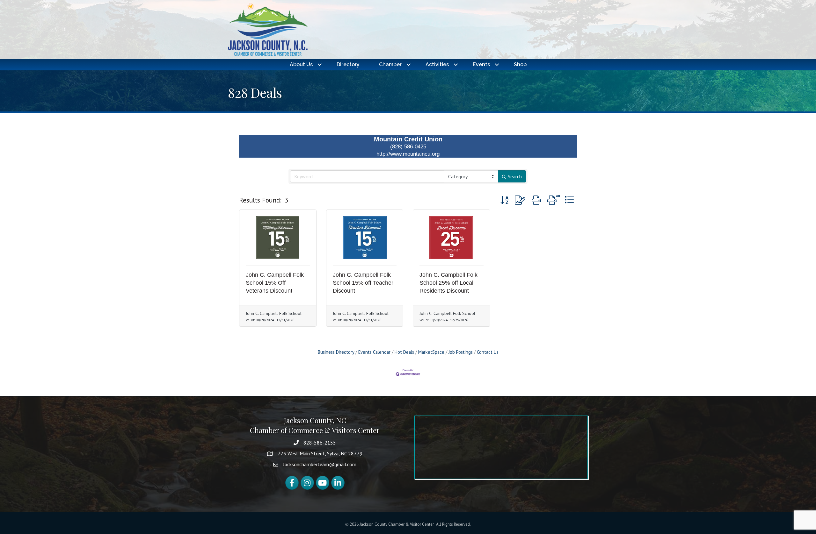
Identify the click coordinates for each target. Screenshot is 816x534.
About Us (301, 64)
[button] (504, 200)
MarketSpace (431, 352)
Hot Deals (404, 352)
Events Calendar (374, 352)
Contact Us (488, 352)
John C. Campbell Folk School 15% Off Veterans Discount (275, 283)
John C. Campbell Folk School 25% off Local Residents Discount (448, 283)
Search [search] (515, 176)
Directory (348, 64)
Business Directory (336, 352)
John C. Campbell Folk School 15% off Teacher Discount (363, 283)
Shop (520, 64)
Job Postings (460, 352)
